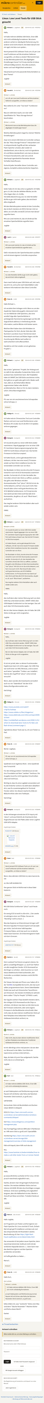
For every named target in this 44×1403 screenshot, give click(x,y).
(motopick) (17, 438)
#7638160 (37, 1215)
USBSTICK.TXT (9, 945)
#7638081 (37, 957)
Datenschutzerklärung (21, 1397)
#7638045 (37, 810)
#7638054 (37, 902)
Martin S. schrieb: (9, 1035)
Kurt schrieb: (8, 1281)
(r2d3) (15, 299)
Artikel (15, 8)
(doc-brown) (16, 1215)
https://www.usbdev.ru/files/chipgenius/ (18, 712)
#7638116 (37, 1167)
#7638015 (37, 522)
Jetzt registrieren (11, 1388)
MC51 (24, 209)
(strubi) (16, 957)
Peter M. (9, 299)
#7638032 (37, 702)
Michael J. (10, 28)
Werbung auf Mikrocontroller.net (22, 1399)
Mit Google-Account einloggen (15, 1370)
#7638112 (37, 1076)
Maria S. (9, 1215)
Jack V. (9, 237)
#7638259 (37, 1272)
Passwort (7, 1352)
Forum (23, 8)
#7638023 (37, 629)
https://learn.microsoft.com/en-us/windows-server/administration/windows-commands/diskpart (20, 1115)
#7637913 (37, 28)
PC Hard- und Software (8, 14)
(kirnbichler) (17, 90)
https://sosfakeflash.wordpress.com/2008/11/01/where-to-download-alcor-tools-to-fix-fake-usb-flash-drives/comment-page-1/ (22, 723)
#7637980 (37, 267)
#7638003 (37, 360)
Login (39, 3)
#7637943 (37, 90)
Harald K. (10, 90)
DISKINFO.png (9, 846)
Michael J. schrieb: (9, 95)
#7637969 (37, 180)
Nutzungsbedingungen (36, 1397)
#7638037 (37, 744)
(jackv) (14, 237)
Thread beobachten (11, 1324)
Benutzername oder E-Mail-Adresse (15, 1344)
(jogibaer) (17, 28)
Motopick (10, 438)
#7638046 (37, 858)
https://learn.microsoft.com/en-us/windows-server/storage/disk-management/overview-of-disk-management (20, 1138)
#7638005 (37, 414)
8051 (11, 985)
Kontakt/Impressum (7, 1397)
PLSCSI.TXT (8, 831)
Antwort (7, 84)
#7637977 (37, 237)
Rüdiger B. (10, 414)
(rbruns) (17, 414)
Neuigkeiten (6, 8)
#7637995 (37, 299)
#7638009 (37, 438)
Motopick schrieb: (9, 527)
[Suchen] (32, 2)
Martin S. (10, 957)
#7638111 (37, 1030)
